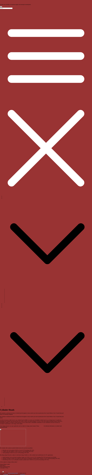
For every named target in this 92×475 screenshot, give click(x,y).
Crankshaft (7, 294)
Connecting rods (8, 295)
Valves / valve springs (10, 297)
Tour (4, 198)
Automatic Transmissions (10, 398)
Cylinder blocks (8, 292)
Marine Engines (8, 401)
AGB (1, 472)
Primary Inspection (9, 289)
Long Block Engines (9, 400)
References (5, 306)
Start (4, 196)
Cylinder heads (8, 296)
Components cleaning (10, 290)
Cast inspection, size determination (12, 291)
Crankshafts (7, 404)
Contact (4, 406)
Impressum (3, 469)
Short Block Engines (9, 399)
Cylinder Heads (8, 405)
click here (41, 426)
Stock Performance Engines (11, 402)
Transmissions (6, 304)
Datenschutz (2, 470)
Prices (4, 307)
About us (5, 197)
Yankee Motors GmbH (6, 2)
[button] (47, 288)
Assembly (7, 300)
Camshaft (7, 298)
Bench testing (8, 301)
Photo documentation (9, 302)
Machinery (5, 303)
